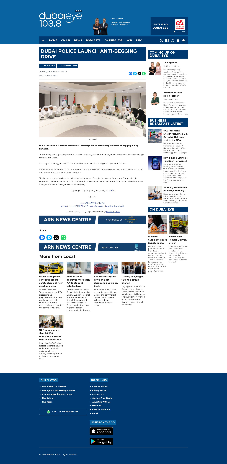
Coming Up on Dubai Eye (163, 54)
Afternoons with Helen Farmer (57, 394)
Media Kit (97, 406)
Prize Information (101, 409)
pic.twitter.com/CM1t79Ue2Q (74, 206)
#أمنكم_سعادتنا (118, 206)
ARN (48, 454)
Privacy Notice (99, 390)
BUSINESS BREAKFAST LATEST (166, 122)
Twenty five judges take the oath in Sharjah (132, 279)
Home (53, 40)
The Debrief (48, 398)
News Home (49, 66)
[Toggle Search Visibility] (43, 40)
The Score (47, 402)
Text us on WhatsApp (65, 411)
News (78, 40)
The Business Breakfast (54, 386)
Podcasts (93, 40)
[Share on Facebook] (130, 73)
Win (129, 40)
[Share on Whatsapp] (144, 73)
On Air (65, 40)
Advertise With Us (101, 402)
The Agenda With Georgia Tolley (58, 390)
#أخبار (111, 190)
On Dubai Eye (114, 40)
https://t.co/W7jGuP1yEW (92, 203)
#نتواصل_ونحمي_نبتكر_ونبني (100, 206)
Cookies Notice (100, 386)
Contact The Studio (102, 398)
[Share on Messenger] (135, 73)
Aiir (56, 454)
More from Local (69, 66)
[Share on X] (139, 73)
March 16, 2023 (113, 211)
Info (139, 40)
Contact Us (98, 394)
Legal (95, 413)
